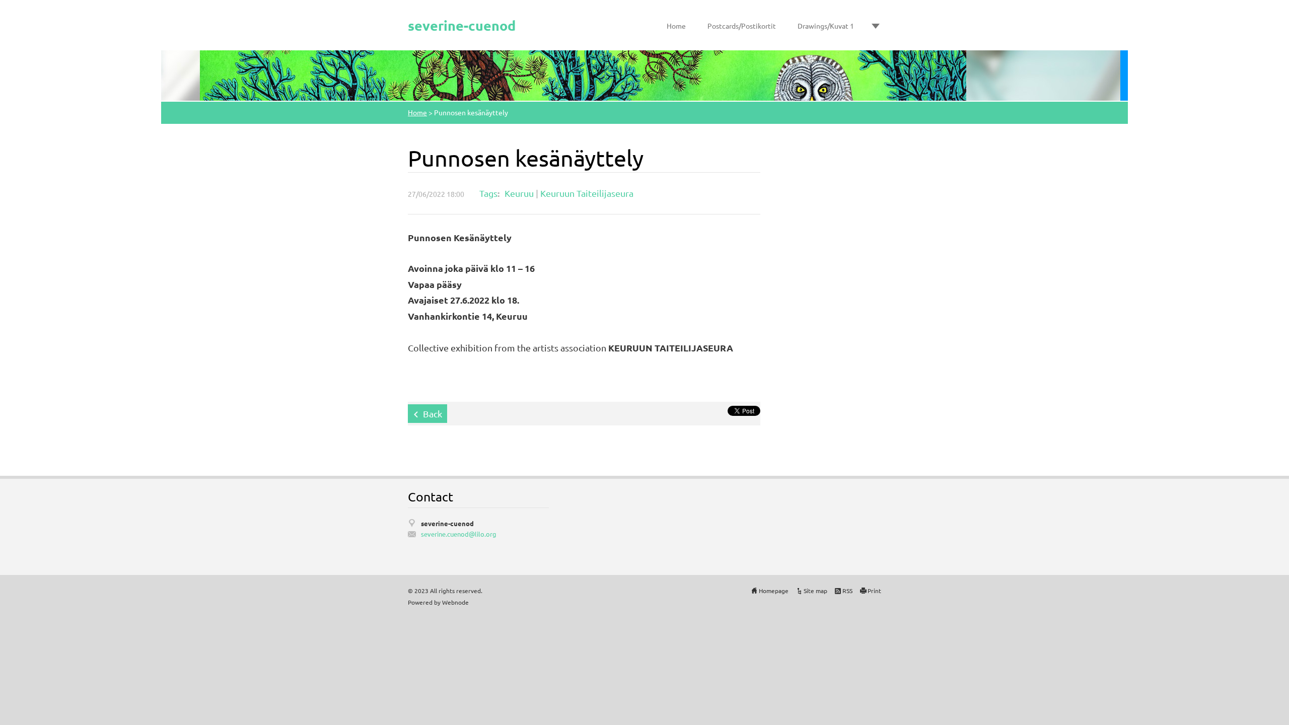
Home (676, 25)
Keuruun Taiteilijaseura (586, 193)
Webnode (455, 602)
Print (874, 591)
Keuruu (519, 193)
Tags (488, 193)
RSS (847, 591)
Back (432, 413)
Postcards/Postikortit (741, 25)
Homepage (774, 591)
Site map (815, 591)
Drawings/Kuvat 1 (826, 25)
